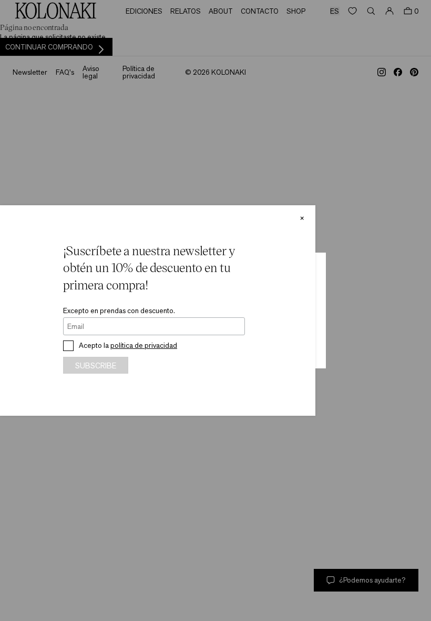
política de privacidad (143, 345)
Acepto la (128, 345)
